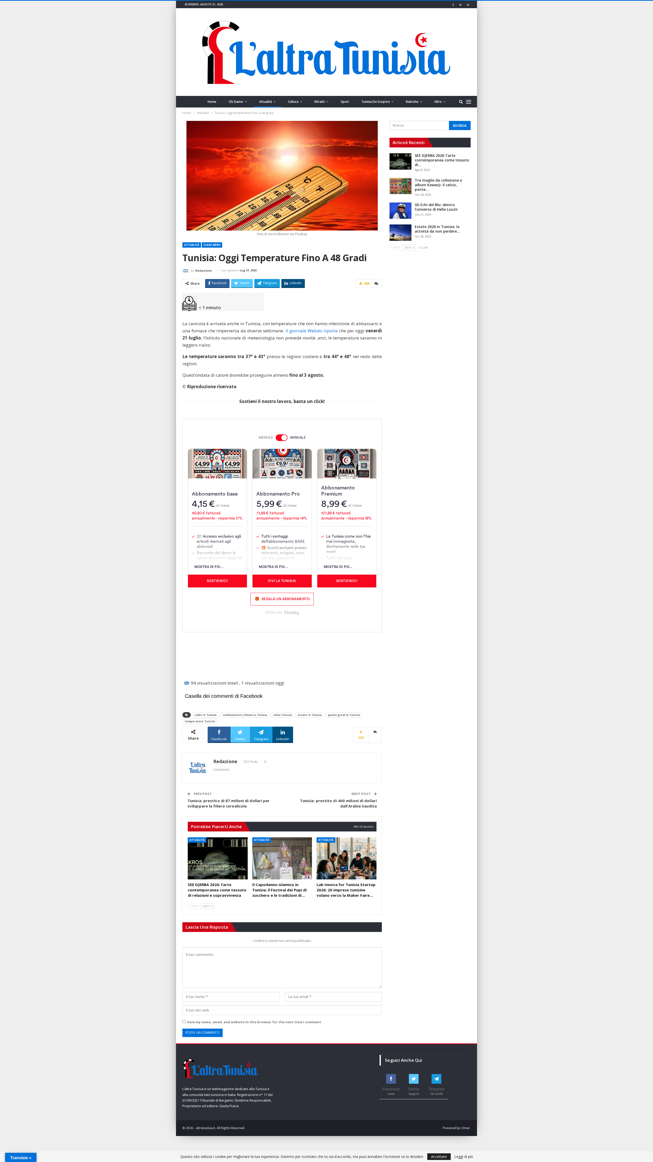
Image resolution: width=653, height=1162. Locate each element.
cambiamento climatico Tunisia (245, 715)
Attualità (265, 101)
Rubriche (412, 101)
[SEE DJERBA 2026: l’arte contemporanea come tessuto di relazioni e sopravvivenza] (218, 858)
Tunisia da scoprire (375, 101)
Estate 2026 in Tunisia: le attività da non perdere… (437, 229)
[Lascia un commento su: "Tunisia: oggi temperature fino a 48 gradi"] (377, 283)
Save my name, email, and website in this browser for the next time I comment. (254, 1022)
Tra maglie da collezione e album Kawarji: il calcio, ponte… (438, 185)
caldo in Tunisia (205, 715)
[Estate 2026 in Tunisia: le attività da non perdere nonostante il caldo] (400, 232)
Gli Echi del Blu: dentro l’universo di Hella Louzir (436, 207)
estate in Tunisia (310, 715)
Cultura (293, 101)
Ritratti (320, 101)
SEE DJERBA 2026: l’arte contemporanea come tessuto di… (442, 160)
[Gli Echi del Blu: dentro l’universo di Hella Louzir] (400, 211)
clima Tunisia (282, 715)
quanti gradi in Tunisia (344, 715)
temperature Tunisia (200, 721)
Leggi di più (463, 1156)
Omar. (466, 1128)
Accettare (439, 1156)
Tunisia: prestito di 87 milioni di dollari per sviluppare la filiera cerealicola (228, 803)
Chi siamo (236, 101)
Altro (438, 101)
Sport (345, 101)
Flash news (212, 245)
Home (212, 101)
